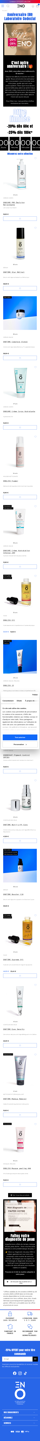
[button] (20, 1195)
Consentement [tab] (7, 701)
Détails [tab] (19, 701)
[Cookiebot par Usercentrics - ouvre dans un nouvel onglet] (35, 694)
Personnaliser (19, 744)
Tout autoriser (20, 737)
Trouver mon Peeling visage (20, 2)
